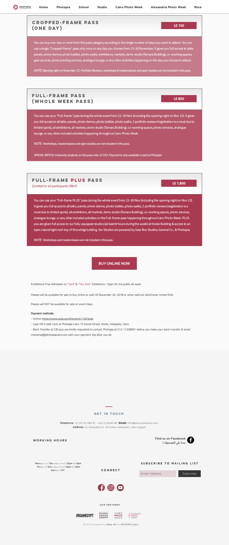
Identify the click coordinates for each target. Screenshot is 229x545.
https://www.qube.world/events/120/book (67, 318)
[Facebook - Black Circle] (190, 440)
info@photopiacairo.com (142, 423)
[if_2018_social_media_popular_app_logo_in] (110, 487)
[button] (83, 5)
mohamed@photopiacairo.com (49, 334)
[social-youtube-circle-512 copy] (120, 487)
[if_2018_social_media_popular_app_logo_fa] (101, 487)
